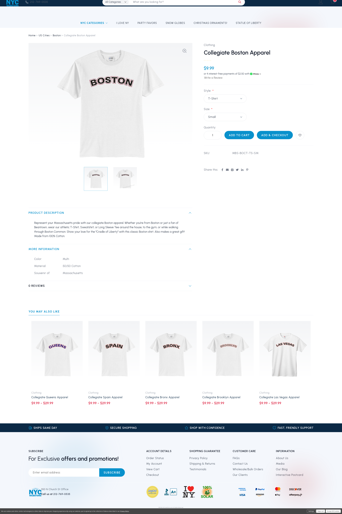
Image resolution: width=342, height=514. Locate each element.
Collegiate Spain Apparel (105, 397)
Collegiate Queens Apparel (49, 397)
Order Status (155, 458)
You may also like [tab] (44, 311)
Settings (311, 511)
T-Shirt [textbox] (213, 98)
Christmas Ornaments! (210, 23)
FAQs (236, 458)
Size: (208, 109)
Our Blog (282, 469)
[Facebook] (222, 169)
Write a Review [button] (213, 77)
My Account (154, 463)
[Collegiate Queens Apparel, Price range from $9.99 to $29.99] (57, 354)
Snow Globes (175, 23)
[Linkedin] (242, 169)
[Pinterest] (247, 169)
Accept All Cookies (333, 511)
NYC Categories (92, 23)
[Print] (232, 169)
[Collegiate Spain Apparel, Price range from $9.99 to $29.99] (114, 354)
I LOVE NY (122, 23)
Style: (209, 91)
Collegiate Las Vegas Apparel (279, 397)
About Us (282, 458)
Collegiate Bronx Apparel (162, 397)
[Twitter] (237, 169)
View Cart (153, 469)
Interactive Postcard (289, 475)
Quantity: (210, 127)
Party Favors (147, 23)
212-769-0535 (39, 2)
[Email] (227, 169)
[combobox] (225, 98)
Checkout (152, 475)
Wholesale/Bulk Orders (248, 469)
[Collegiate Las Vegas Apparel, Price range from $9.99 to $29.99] (285, 354)
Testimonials (197, 469)
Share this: (211, 169)
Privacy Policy (198, 458)
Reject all (321, 511)
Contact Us (240, 463)
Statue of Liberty (248, 23)
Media (280, 463)
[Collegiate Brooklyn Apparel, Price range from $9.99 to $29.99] (228, 354)
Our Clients (240, 475)
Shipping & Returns (202, 463)
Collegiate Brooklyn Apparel (221, 397)
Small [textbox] (212, 117)
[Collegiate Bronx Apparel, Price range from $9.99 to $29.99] (171, 354)
